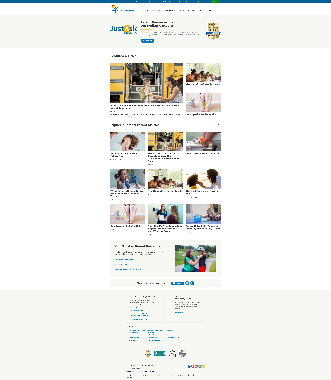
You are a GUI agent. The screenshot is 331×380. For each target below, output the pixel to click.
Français (168, 375)
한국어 (139, 375)
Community (191, 10)
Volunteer (132, 340)
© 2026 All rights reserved (155, 365)
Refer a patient (172, 338)
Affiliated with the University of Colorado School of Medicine (141, 371)
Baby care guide (121, 264)
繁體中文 (144, 375)
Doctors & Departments (152, 10)
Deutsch (162, 375)
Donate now (179, 312)
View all (216, 125)
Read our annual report (137, 319)
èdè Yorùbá (129, 377)
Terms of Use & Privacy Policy (133, 365)
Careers (144, 1)
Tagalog (176, 375)
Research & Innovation (205, 10)
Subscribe (148, 40)
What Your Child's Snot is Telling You (125, 154)
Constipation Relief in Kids (201, 114)
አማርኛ (153, 375)
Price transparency (154, 340)
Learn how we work (136, 310)
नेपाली (172, 375)
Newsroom (151, 338)
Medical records (134, 338)
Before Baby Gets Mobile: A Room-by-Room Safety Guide (203, 227)
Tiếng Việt (133, 375)
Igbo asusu (197, 375)
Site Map (144, 365)
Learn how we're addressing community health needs (139, 314)
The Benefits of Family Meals (203, 84)
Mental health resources (124, 259)
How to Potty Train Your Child (203, 153)
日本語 (181, 375)
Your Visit (181, 10)
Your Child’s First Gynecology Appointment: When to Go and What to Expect (165, 229)
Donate (217, 1)
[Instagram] (203, 366)
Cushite (186, 375)
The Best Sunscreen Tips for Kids (202, 192)
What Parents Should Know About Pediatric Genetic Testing (126, 194)
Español (138, 1)
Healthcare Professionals (153, 1)
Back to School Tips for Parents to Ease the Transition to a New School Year (144, 106)
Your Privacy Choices (134, 368)
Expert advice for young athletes (127, 269)
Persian (191, 375)
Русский (149, 375)
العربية (157, 375)
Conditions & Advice (169, 10)
